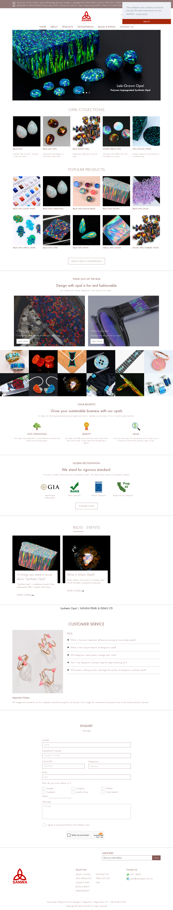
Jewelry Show (82, 792)
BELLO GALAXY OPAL (81, 149)
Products (67, 26)
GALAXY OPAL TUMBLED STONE (146, 248)
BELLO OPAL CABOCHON (53, 209)
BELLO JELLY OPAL (50, 149)
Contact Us (127, 26)
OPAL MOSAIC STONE (142, 149)
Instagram (80, 788)
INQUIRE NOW (86, 506)
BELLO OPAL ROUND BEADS (84, 209)
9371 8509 (135, 874)
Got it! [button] (146, 22)
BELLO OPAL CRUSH (141, 209)
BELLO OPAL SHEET (50, 248)
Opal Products (83, 878)
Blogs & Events (107, 26)
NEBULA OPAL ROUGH (112, 248)
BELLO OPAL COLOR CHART (24, 209)
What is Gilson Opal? (81, 574)
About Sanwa (83, 874)
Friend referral (112, 792)
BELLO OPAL (18, 149)
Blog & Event (83, 886)
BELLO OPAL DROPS (81, 248)
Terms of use (103, 878)
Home (43, 26)
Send (156, 858)
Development (83, 890)
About (54, 26)
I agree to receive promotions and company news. (68, 825)
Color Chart (83, 882)
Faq (98, 882)
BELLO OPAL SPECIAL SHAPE (24, 248)
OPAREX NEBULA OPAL (112, 149)
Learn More (23, 341)
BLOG (78, 527)
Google (50, 788)
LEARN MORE (24, 594)
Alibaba (109, 788)
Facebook (51, 792)
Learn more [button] (141, 14)
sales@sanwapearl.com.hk (141, 878)
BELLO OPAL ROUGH (111, 209)
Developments (86, 26)
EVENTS (93, 527)
